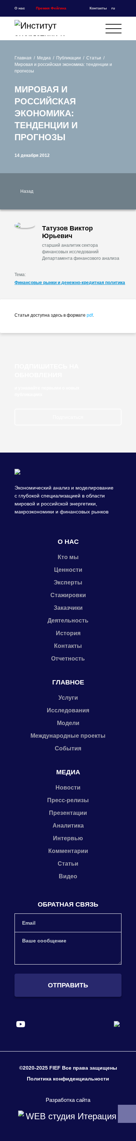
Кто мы (68, 557)
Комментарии (68, 851)
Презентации (68, 813)
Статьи (93, 58)
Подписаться (68, 417)
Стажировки (68, 595)
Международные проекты (68, 736)
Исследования (68, 710)
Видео (68, 876)
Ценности (68, 570)
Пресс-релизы (68, 800)
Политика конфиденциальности (68, 1079)
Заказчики (68, 608)
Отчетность (68, 658)
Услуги (68, 698)
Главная (23, 58)
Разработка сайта (68, 1100)
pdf (90, 315)
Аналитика (68, 826)
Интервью (68, 838)
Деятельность (68, 620)
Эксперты (68, 582)
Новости (68, 787)
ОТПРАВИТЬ (68, 985)
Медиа (44, 58)
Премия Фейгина (51, 8)
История (68, 633)
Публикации (68, 58)
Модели (68, 723)
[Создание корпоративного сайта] (68, 1116)
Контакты (98, 8)
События (68, 748)
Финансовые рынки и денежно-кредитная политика (70, 282)
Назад (26, 191)
